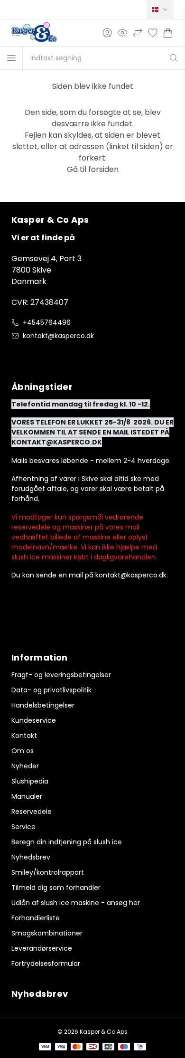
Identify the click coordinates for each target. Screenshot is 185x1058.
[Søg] (174, 58)
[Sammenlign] (137, 32)
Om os (22, 751)
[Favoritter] (152, 32)
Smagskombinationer (47, 933)
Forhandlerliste (35, 918)
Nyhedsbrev (30, 857)
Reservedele (31, 811)
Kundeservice (33, 720)
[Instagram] (36, 355)
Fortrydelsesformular (45, 963)
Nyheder (25, 766)
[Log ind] (107, 32)
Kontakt (24, 735)
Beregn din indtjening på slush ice (66, 842)
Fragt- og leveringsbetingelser (61, 675)
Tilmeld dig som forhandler (56, 887)
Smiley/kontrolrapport (47, 872)
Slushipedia (29, 781)
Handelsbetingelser (42, 705)
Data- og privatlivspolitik (51, 690)
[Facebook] (17, 355)
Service (23, 826)
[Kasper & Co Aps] (34, 32)
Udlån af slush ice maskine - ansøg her (75, 902)
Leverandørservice (41, 948)
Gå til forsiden (93, 169)
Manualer (26, 796)
